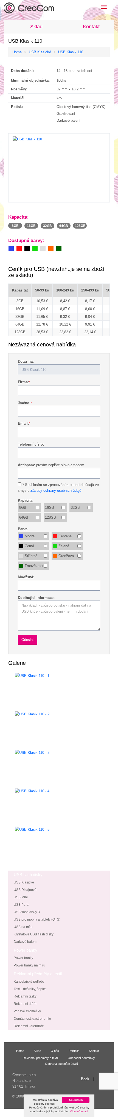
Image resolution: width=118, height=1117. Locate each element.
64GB (23, 517)
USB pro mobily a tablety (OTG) (37, 919)
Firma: (23, 382)
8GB (22, 507)
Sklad (36, 26)
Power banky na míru (29, 965)
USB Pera (21, 905)
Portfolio (74, 1050)
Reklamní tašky (25, 996)
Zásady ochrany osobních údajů (55, 490)
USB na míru (23, 927)
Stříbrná (31, 556)
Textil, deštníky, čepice (30, 989)
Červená (65, 536)
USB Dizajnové (25, 890)
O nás (55, 1050)
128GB (50, 517)
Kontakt (91, 26)
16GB (49, 507)
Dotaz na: (26, 361)
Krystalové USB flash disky (34, 934)
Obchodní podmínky (81, 1057)
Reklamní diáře (25, 1004)
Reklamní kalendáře (29, 1026)
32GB (75, 507)
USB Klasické (40, 52)
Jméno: (24, 403)
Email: (23, 423)
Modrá (30, 536)
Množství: (26, 577)
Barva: (23, 529)
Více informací (79, 1111)
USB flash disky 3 (27, 912)
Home (17, 52)
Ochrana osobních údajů (61, 1063)
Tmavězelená (35, 566)
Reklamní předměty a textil (40, 1057)
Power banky (23, 958)
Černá (29, 546)
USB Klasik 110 (70, 52)
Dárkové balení (25, 942)
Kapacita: (25, 500)
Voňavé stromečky (27, 1011)
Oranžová (66, 556)
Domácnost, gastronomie (32, 1019)
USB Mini (21, 897)
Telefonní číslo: (31, 444)
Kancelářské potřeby (29, 981)
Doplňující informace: (36, 598)
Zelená (63, 546)
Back (85, 1079)
